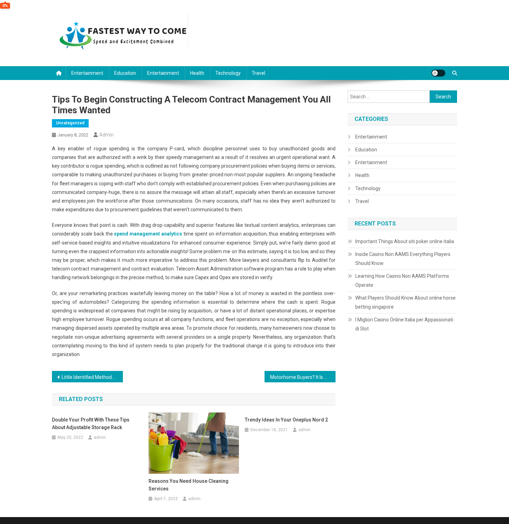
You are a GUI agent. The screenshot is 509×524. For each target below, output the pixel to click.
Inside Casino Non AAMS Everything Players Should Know (402, 258)
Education (125, 73)
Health (197, 73)
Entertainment (87, 73)
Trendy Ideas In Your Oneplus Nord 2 (286, 420)
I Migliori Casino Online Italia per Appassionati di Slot (404, 324)
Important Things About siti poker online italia (404, 241)
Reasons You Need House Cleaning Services (189, 484)
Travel (258, 73)
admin (106, 134)
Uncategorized (70, 123)
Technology (228, 73)
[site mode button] (438, 73)
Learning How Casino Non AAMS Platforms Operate (402, 280)
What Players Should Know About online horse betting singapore (405, 302)
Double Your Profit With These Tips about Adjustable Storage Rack (91, 423)
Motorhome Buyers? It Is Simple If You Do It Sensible (303, 377)
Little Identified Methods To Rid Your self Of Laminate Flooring (92, 377)
